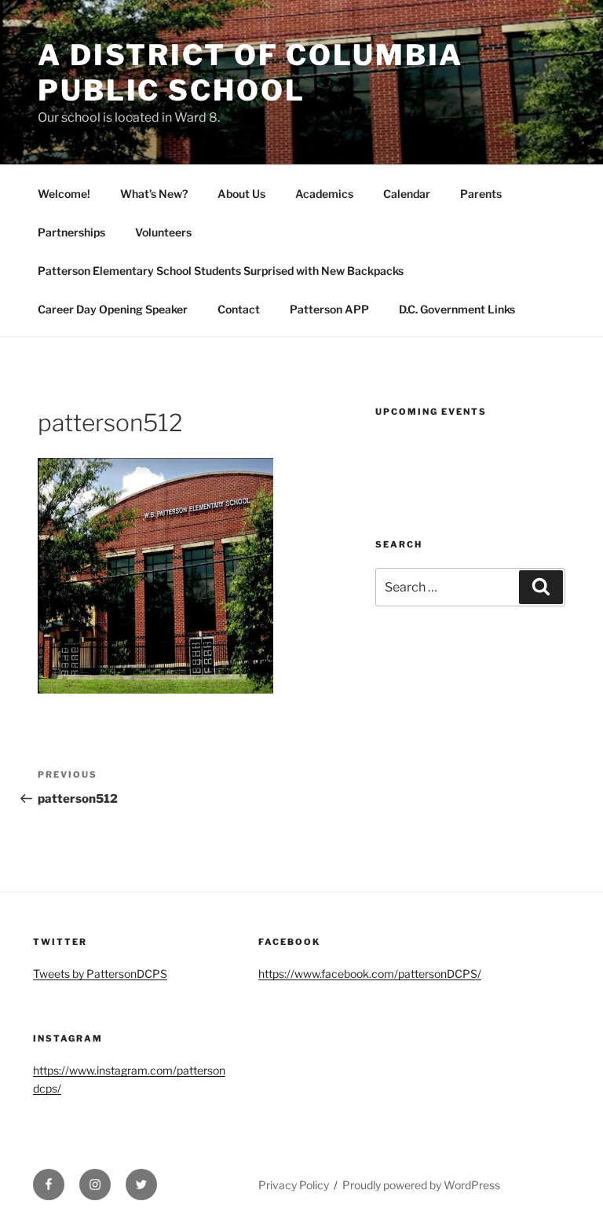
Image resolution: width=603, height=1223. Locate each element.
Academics (324, 193)
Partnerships (71, 232)
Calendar (406, 193)
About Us (241, 193)
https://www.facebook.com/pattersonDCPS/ (369, 973)
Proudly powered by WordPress (421, 1185)
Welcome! (64, 193)
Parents (481, 193)
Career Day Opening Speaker (113, 309)
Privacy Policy (293, 1185)
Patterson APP (329, 309)
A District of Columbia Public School (250, 73)
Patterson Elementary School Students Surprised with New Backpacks (221, 270)
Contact (238, 309)
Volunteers (163, 232)
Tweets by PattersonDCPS (100, 973)
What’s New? (154, 193)
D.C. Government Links (457, 309)
